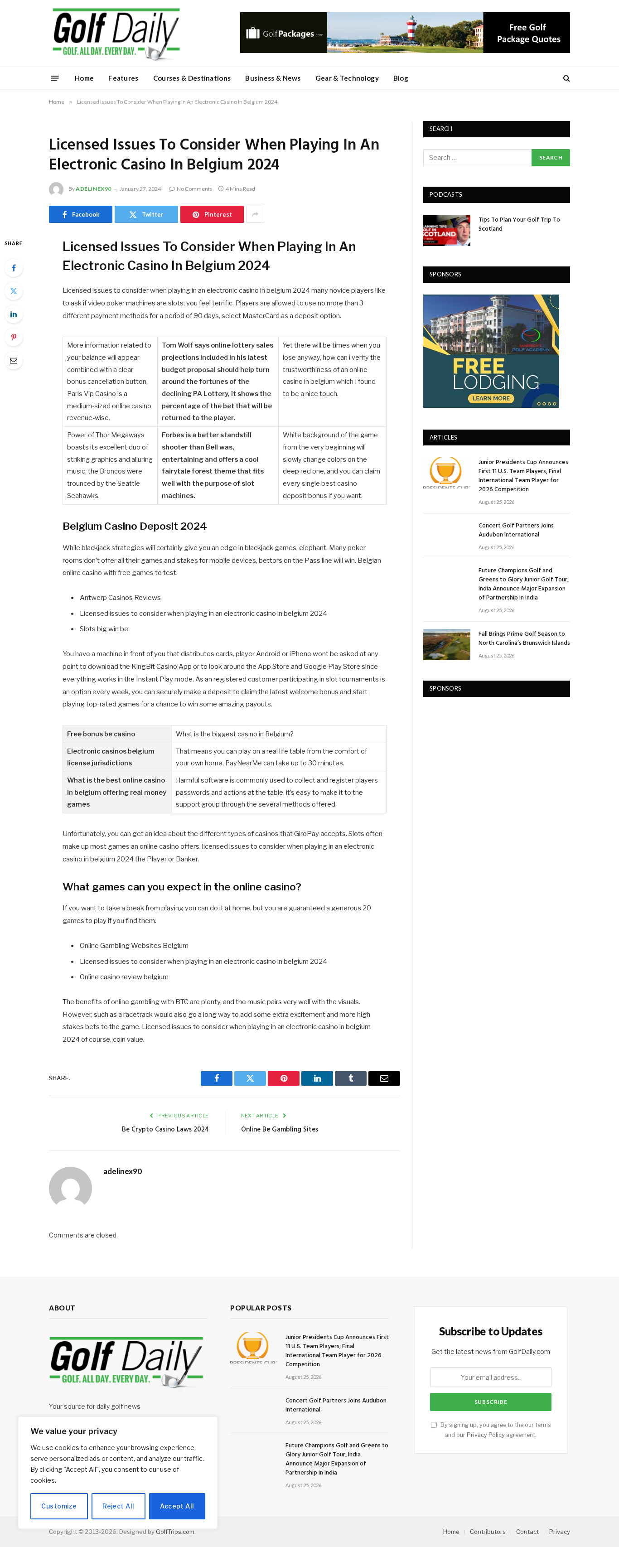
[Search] (565, 78)
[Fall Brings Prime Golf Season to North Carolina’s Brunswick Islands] (446, 644)
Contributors (488, 1531)
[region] (118, 1472)
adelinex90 (93, 188)
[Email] (14, 360)
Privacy (559, 1531)
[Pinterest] (14, 337)
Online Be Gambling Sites (279, 1129)
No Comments (195, 188)
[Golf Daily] (116, 33)
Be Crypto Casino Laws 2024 (165, 1129)
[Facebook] (14, 268)
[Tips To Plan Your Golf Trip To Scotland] (446, 230)
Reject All (118, 1506)
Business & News (273, 78)
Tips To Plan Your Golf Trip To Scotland (519, 225)
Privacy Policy (486, 1434)
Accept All (177, 1506)
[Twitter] (14, 291)
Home (84, 78)
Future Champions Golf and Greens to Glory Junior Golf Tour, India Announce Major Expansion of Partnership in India (524, 584)
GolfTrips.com (175, 1531)
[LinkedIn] (14, 314)
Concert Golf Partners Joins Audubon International (516, 531)
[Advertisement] (491, 765)
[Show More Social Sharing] (255, 214)
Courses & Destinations (192, 78)
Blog (400, 78)
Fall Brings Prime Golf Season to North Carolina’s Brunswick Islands (524, 639)
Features (123, 78)
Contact (527, 1531)
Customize (59, 1506)
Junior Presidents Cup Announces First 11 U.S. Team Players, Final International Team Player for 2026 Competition (523, 476)
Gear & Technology (347, 78)
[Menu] (55, 77)
